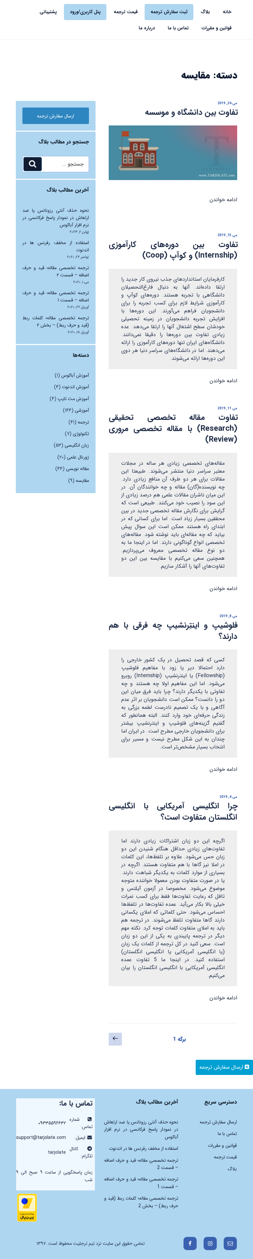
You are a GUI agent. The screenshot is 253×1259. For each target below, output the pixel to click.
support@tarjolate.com (41, 1137)
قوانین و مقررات (217, 28)
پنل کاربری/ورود (85, 12)
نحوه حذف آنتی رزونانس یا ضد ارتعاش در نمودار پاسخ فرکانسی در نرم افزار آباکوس (55, 218)
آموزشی (82, 410)
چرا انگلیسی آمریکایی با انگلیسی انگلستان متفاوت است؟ (173, 812)
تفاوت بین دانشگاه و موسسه (191, 112)
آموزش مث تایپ (73, 398)
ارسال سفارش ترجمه (222, 1067)
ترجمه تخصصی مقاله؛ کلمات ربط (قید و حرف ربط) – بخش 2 (55, 321)
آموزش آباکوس (75, 375)
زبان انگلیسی (77, 445)
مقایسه (82, 480)
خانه (227, 12)
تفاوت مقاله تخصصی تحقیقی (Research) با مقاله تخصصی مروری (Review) (173, 428)
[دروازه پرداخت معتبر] (27, 1220)
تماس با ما (178, 28)
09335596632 (52, 1123)
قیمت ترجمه (126, 12)
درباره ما (147, 28)
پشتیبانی (48, 12)
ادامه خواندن (223, 200)
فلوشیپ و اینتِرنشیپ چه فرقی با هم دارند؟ (173, 631)
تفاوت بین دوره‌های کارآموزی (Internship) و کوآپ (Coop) (173, 250)
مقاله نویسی (77, 468)
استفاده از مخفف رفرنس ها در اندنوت (143, 1148)
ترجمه (83, 422)
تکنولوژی (81, 433)
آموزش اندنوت (75, 387)
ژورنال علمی (78, 457)
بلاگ (205, 12)
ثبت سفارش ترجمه (169, 12)
